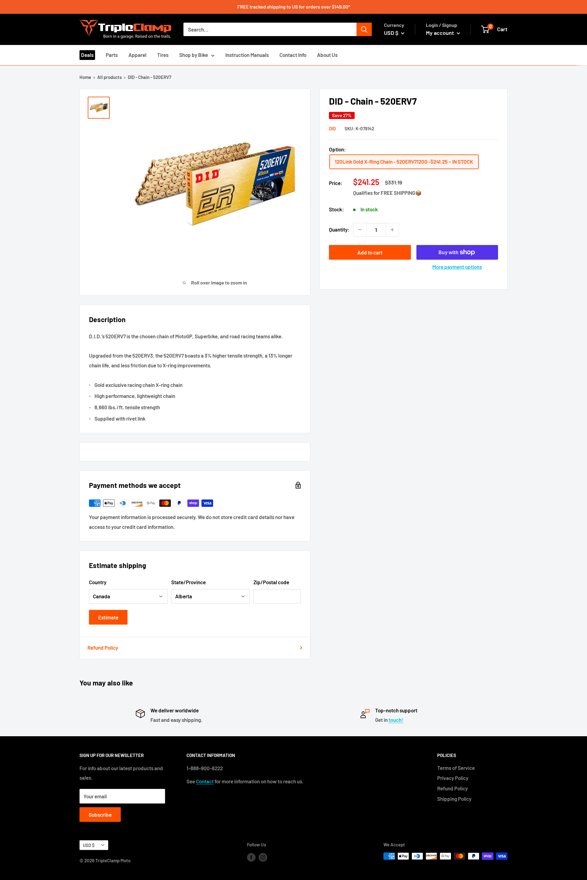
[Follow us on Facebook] (251, 857)
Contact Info (292, 55)
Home (85, 77)
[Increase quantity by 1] (392, 229)
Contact (205, 781)
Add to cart (369, 252)
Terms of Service (456, 768)
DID (332, 128)
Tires (162, 55)
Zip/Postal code (271, 582)
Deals (87, 55)
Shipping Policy (454, 799)
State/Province (188, 582)
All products (109, 77)
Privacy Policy (452, 778)
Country (97, 582)
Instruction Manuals (247, 55)
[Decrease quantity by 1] (359, 229)
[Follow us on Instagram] (263, 857)
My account (440, 32)
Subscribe (100, 814)
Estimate (108, 617)
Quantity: (339, 229)
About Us (327, 55)
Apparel (137, 55)
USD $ (88, 845)
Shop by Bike (193, 55)
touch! (396, 720)
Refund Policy (102, 647)
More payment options (457, 267)
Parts (112, 55)
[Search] (364, 29)
